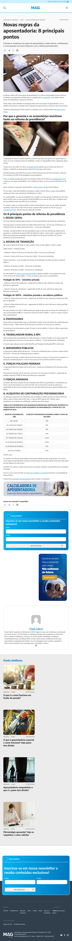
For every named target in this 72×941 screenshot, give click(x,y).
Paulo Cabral (36, 628)
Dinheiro (5, 910)
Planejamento (14, 910)
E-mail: (8, 535)
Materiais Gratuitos (59, 910)
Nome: (8, 527)
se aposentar (46, 97)
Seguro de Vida (7, 924)
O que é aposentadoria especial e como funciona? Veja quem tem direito (16, 712)
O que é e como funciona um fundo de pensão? (18, 666)
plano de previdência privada (35, 473)
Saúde (40, 910)
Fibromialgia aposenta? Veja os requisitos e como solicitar (17, 804)
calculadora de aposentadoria (22, 479)
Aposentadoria (64, 19)
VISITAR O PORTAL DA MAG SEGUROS (57, 1)
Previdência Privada (19, 924)
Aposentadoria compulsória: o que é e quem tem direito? (17, 759)
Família (35, 910)
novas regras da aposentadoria (27, 273)
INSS (10, 455)
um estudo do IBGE (32, 167)
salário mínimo (38, 187)
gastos (53, 191)
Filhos (29, 910)
